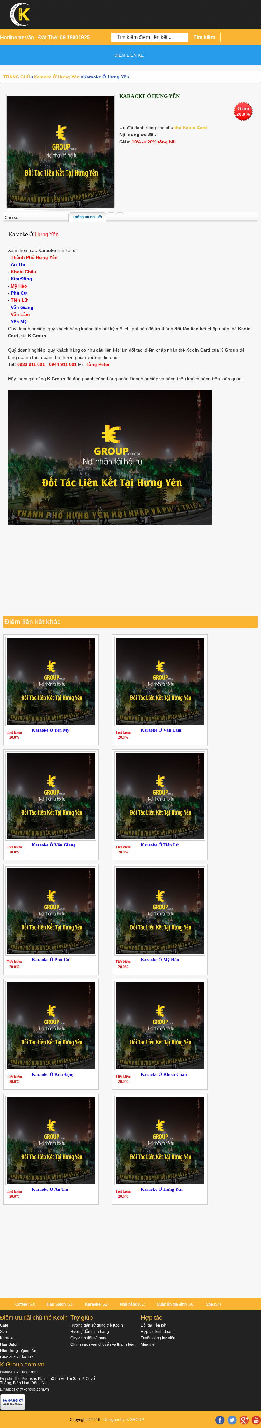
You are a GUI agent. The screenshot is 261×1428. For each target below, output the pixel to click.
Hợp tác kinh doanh (158, 1331)
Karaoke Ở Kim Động (53, 1074)
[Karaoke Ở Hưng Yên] (60, 151)
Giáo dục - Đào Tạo (17, 1357)
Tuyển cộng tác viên (158, 1338)
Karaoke (93, 1304)
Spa (209, 1304)
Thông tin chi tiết (87, 217)
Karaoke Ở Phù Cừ (50, 959)
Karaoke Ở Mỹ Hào (160, 959)
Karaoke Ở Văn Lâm (161, 730)
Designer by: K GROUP (123, 1419)
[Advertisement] (130, 571)
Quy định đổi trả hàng (89, 1338)
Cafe (4, 1325)
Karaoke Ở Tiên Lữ (160, 845)
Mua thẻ (148, 1344)
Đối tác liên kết (153, 1325)
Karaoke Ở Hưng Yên (162, 1189)
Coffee (21, 1304)
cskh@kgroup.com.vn (30, 1389)
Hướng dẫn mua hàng (89, 1331)
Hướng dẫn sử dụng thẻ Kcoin (96, 1325)
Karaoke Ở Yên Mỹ (50, 730)
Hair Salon (56, 1304)
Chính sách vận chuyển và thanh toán (103, 1344)
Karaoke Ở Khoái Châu (164, 1074)
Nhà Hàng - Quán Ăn (18, 1351)
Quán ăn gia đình (172, 1304)
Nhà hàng (128, 1304)
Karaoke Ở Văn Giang (53, 845)
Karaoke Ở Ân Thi (50, 1189)
